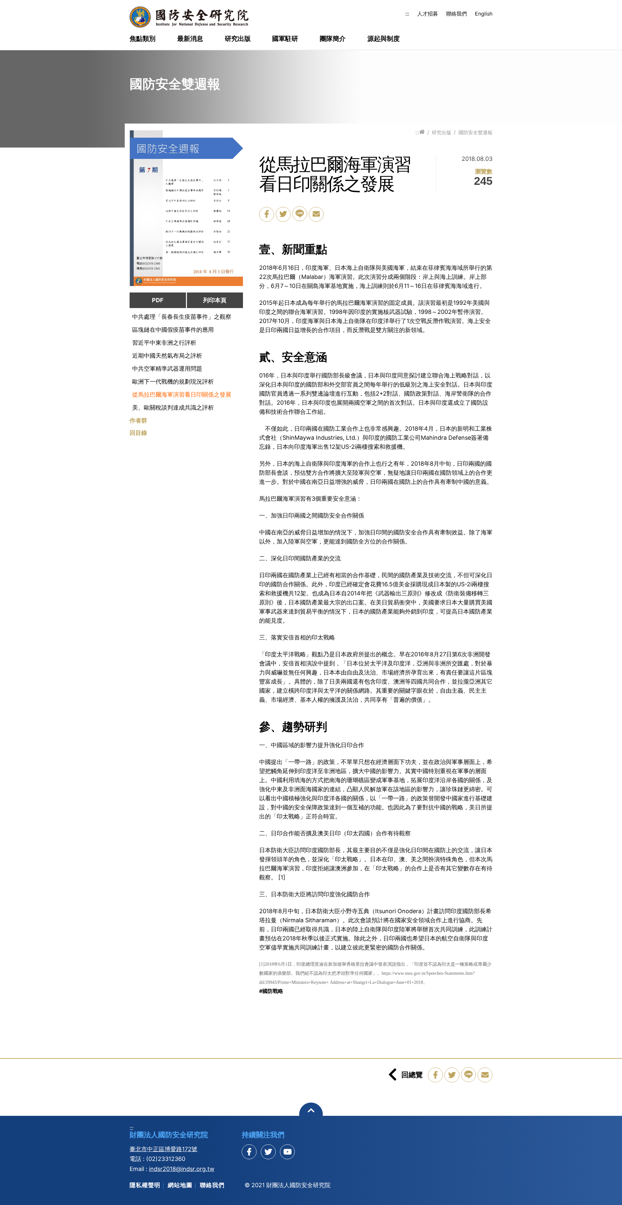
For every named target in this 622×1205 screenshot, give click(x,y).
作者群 (138, 420)
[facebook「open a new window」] (266, 214)
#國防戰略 (271, 991)
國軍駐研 (285, 38)
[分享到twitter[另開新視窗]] (268, 1151)
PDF (158, 300)
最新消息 (190, 38)
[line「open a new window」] (299, 213)
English (483, 13)
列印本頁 (214, 300)
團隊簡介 (333, 38)
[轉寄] (316, 214)
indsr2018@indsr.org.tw (181, 1168)
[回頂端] (311, 1114)
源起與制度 (383, 38)
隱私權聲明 (145, 1185)
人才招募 (427, 13)
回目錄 (138, 433)
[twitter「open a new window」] (283, 214)
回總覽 (412, 1074)
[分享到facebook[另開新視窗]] (249, 1151)
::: (407, 13)
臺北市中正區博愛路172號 (163, 1149)
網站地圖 (180, 1185)
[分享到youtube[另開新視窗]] (287, 1151)
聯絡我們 (456, 13)
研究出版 (238, 38)
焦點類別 (143, 38)
